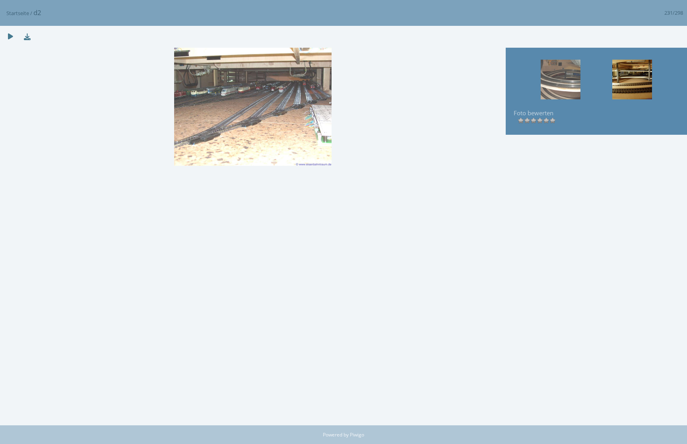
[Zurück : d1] (560, 80)
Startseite (17, 13)
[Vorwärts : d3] (632, 80)
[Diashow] (10, 36)
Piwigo (357, 434)
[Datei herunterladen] (27, 36)
